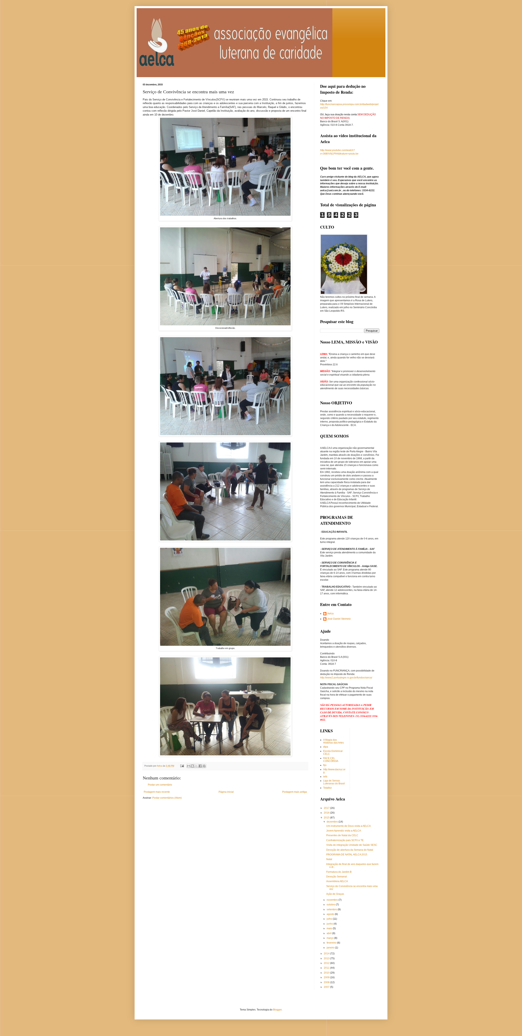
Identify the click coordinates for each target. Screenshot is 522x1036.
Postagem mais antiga (294, 791)
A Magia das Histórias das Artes (333, 741)
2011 (327, 967)
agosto (331, 914)
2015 (327, 817)
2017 (327, 808)
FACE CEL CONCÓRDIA (330, 760)
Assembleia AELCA (337, 881)
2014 (327, 953)
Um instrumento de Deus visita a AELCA (348, 826)
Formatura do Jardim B (339, 871)
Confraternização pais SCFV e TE (345, 840)
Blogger (277, 1009)
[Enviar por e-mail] (189, 766)
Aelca (330, 613)
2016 (327, 812)
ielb (325, 776)
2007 (327, 987)
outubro (331, 904)
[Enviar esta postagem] (182, 766)
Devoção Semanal (336, 876)
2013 (327, 958)
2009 (327, 977)
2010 (327, 972)
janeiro (331, 947)
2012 (327, 963)
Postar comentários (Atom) (167, 797)
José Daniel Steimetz (339, 618)
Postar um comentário (160, 784)
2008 (327, 982)
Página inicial (226, 791)
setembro (332, 909)
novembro (332, 899)
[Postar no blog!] (192, 766)
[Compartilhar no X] (196, 766)
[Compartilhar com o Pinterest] (204, 766)
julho (330, 918)
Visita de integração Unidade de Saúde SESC (351, 845)
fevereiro (332, 942)
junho (330, 923)
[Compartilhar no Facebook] (200, 766)
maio (330, 928)
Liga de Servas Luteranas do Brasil (334, 782)
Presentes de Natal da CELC (342, 835)
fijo (324, 765)
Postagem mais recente (157, 791)
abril (329, 933)
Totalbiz (327, 787)
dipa (325, 746)
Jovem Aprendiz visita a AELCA (343, 830)
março (330, 938)
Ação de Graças (335, 894)
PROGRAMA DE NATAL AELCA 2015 (346, 854)
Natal (329, 859)
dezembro (332, 821)
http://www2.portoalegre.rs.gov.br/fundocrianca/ (346, 677)
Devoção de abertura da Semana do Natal (349, 849)
